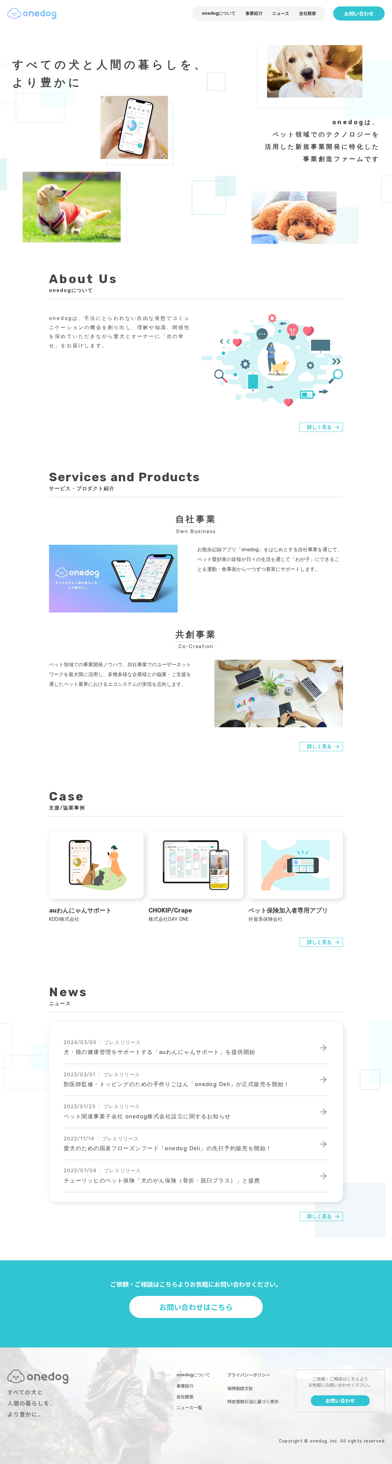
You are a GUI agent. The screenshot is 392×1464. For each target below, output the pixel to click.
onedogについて (219, 13)
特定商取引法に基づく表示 (253, 1401)
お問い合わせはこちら (196, 1306)
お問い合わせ (359, 13)
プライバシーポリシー (248, 1375)
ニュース (280, 13)
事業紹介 (253, 13)
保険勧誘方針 (240, 1388)
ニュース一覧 (189, 1407)
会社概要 (307, 13)
